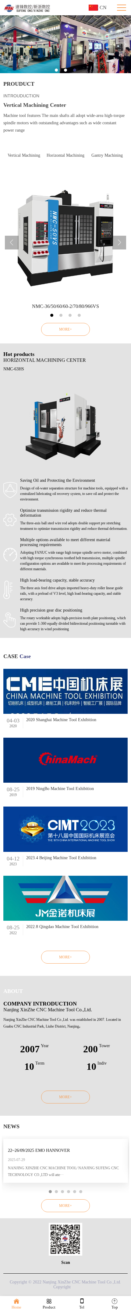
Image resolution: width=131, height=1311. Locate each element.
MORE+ (65, 329)
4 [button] (79, 315)
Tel (81, 1307)
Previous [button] (6, 44)
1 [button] (56, 70)
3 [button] (74, 70)
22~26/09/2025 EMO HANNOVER (39, 1150)
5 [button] (74, 1191)
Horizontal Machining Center (65, 160)
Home (16, 1307)
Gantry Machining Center (107, 160)
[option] (65, 44)
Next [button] (125, 44)
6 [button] (80, 1191)
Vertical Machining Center (24, 160)
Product (49, 1307)
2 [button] (65, 70)
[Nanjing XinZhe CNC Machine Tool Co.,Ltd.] (27, 8)
